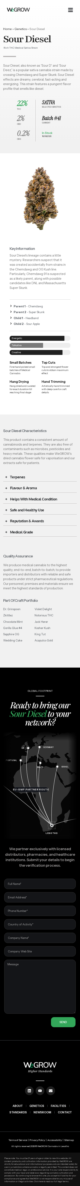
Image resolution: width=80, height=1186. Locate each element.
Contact (65, 1112)
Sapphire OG (11, 634)
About (18, 1106)
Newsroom (42, 1112)
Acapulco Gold (44, 640)
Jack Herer (41, 621)
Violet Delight (43, 609)
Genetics (21, 29)
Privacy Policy (37, 1140)
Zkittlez (8, 615)
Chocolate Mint (13, 621)
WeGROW (42, 1146)
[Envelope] (50, 1090)
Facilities (58, 1106)
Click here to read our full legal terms (51, 1181)
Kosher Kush (42, 628)
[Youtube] (40, 1090)
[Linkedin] (29, 1090)
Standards (18, 1112)
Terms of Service (18, 1140)
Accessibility (54, 1140)
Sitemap (69, 1140)
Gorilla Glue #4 (12, 628)
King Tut (40, 634)
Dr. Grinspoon (11, 609)
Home (7, 29)
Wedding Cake (12, 640)
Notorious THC (44, 615)
